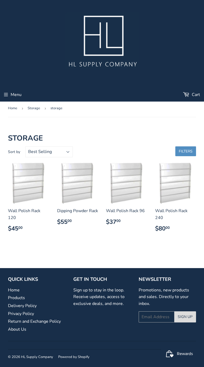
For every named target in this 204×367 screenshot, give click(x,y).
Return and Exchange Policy (34, 321)
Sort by (14, 151)
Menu (16, 95)
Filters (186, 151)
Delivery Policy (22, 306)
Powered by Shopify (74, 357)
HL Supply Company (37, 357)
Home (12, 108)
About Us (17, 329)
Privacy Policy (21, 314)
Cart (195, 95)
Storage (34, 108)
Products (16, 298)
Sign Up (185, 316)
